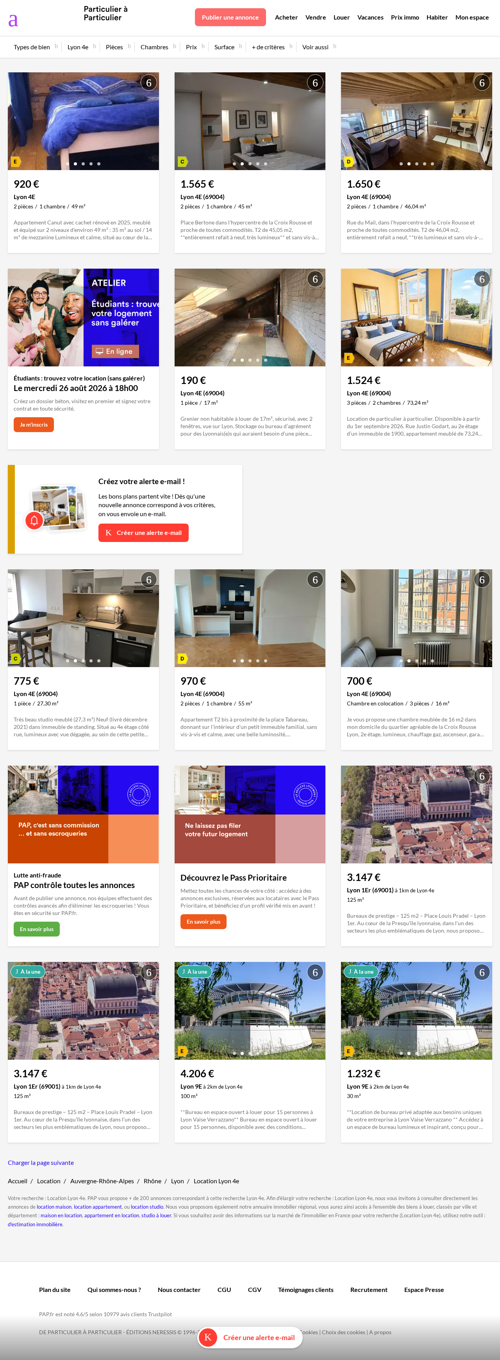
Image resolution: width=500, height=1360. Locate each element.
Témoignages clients (306, 1289)
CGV (254, 1289)
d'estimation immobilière (35, 1224)
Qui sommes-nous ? (114, 1289)
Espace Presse (424, 1289)
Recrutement (369, 1289)
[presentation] (15, 123)
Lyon (177, 1180)
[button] (67, 160)
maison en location (61, 1215)
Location (49, 1180)
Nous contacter (179, 1289)
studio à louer (156, 1215)
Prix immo (405, 17)
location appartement (98, 1207)
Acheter (286, 17)
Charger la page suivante (41, 1162)
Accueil (17, 1180)
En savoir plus (37, 929)
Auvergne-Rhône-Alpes (102, 1180)
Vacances (370, 17)
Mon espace (472, 17)
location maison (54, 1207)
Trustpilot (160, 1314)
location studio (147, 1207)
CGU (224, 1289)
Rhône (152, 1180)
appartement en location (111, 1215)
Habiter (437, 17)
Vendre (315, 17)
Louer (342, 17)
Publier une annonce (230, 17)
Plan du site (55, 1289)
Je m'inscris (34, 424)
